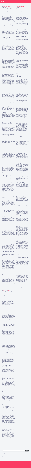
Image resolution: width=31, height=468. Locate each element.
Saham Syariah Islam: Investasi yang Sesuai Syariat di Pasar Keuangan (8, 8)
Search (3, 448)
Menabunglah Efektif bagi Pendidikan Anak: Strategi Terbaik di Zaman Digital (7, 152)
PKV (3, 456)
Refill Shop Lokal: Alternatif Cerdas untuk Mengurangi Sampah (21, 8)
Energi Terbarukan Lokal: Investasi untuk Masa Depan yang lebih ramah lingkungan (8, 292)
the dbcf (3, 1)
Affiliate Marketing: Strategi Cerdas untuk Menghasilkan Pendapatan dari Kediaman (21, 152)
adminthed (9, 6)
